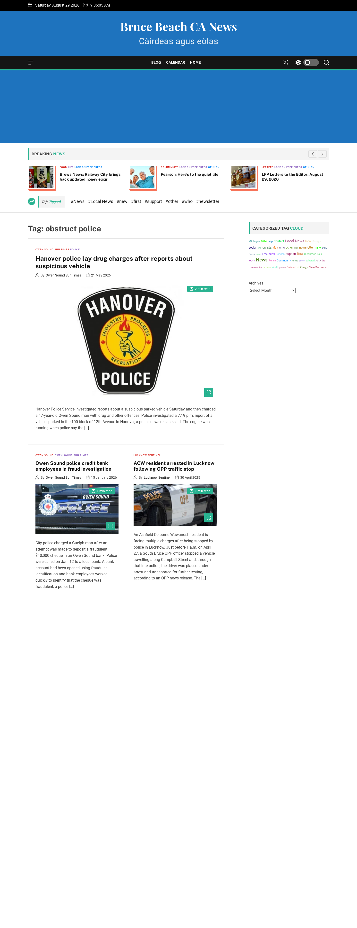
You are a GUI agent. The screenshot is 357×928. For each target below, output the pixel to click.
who (282, 247)
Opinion (114, 167)
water (258, 254)
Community (284, 260)
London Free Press (94, 167)
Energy (304, 267)
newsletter (306, 247)
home (295, 260)
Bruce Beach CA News (178, 26)
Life (294, 167)
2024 (264, 241)
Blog (156, 62)
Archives (256, 283)
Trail (296, 247)
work (252, 260)
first (300, 254)
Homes (285, 167)
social (252, 247)
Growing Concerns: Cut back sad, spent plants (294, 176)
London (280, 254)
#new (122, 201)
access (267, 267)
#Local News (101, 201)
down (272, 254)
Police (75, 249)
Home (195, 62)
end (259, 247)
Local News (294, 241)
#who (188, 201)
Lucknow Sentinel (147, 455)
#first (136, 201)
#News (78, 201)
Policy (272, 260)
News (262, 260)
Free (265, 254)
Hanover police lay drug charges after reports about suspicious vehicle (114, 262)
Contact (279, 241)
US (297, 267)
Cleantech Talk (313, 254)
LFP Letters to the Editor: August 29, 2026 (193, 176)
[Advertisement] (178, 107)
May (275, 247)
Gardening (272, 167)
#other (172, 201)
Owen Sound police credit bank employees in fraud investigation (73, 466)
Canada (267, 247)
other (289, 247)
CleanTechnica (317, 267)
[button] (322, 154)
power (282, 267)
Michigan (254, 241)
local (308, 241)
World (275, 267)
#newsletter (207, 201)
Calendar (175, 62)
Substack (310, 260)
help (270, 241)
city (318, 260)
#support (153, 201)
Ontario (291, 267)
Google (317, 241)
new (318, 247)
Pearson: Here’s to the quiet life (90, 174)
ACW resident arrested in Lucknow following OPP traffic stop (174, 466)
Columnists (70, 167)
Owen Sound (44, 455)
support (291, 254)
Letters (168, 167)
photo (302, 260)
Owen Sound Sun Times (52, 249)
